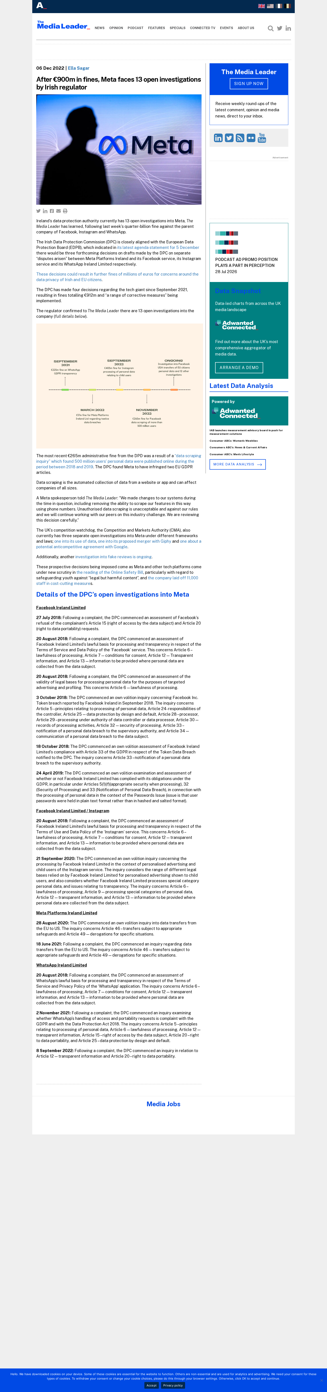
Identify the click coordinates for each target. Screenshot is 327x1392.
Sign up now (249, 83)
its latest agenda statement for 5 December (158, 247)
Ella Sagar (78, 68)
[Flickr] (251, 138)
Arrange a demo (239, 367)
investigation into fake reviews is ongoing (113, 556)
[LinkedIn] (288, 28)
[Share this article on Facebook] (52, 211)
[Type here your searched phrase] (271, 28)
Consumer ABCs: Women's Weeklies (234, 440)
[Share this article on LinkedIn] (45, 211)
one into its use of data (75, 541)
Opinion (116, 28)
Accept (152, 1385)
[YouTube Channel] (262, 138)
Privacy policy (173, 1385)
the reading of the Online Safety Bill (110, 572)
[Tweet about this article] (38, 211)
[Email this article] (58, 211)
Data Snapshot (238, 291)
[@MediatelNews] (229, 138)
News (100, 28)
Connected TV (202, 28)
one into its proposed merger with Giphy (134, 541)
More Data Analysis (234, 464)
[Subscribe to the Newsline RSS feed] (240, 138)
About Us (246, 28)
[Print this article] (65, 211)
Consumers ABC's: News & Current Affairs (238, 447)
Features (156, 28)
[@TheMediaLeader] (280, 28)
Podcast (135, 28)
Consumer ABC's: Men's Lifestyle (232, 454)
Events (226, 28)
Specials (178, 28)
